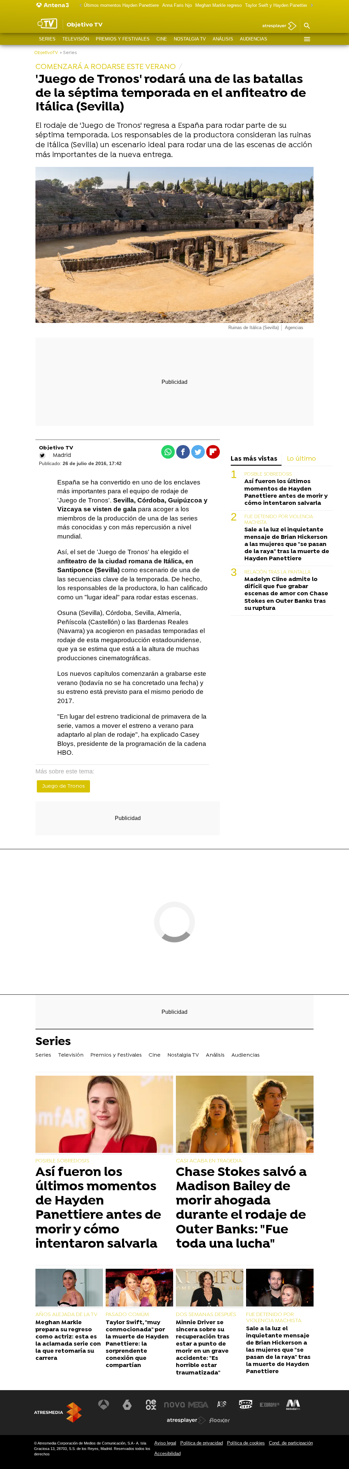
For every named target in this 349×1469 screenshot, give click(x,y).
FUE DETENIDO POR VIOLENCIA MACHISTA (274, 1317)
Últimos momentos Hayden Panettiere (121, 5)
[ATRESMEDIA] (58, 1412)
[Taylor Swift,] (139, 1288)
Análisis (223, 38)
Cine (161, 38)
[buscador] (307, 26)
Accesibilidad (167, 1453)
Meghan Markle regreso (218, 5)
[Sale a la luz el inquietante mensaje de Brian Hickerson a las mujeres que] (280, 1288)
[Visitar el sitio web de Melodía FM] (293, 1405)
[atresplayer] (277, 26)
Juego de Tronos (63, 786)
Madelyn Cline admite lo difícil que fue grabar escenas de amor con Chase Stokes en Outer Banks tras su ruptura (286, 594)
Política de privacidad (201, 1443)
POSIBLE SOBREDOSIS (268, 474)
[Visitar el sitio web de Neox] (151, 1405)
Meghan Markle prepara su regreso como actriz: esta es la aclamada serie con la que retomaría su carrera (68, 1340)
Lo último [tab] (301, 459)
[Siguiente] (310, 5)
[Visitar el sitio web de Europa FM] (269, 1405)
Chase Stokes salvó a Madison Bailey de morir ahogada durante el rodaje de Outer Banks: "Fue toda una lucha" (241, 1208)
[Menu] (307, 39)
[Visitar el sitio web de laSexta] (127, 1405)
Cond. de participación (291, 1443)
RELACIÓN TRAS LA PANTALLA (277, 572)
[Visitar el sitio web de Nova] (174, 1405)
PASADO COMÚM (127, 1314)
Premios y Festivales (123, 38)
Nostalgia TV (190, 38)
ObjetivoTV (46, 53)
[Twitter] (42, 455)
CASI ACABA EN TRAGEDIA (209, 1161)
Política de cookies (246, 1443)
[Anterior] (78, 5)
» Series (68, 53)
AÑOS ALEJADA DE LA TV (66, 1314)
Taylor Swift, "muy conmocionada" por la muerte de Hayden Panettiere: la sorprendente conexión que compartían (137, 1344)
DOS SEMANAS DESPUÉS (206, 1314)
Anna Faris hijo (177, 5)
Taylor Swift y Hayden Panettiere (277, 5)
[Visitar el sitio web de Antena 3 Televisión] (103, 1405)
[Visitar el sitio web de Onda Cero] (246, 1405)
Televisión (75, 38)
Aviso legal (165, 1443)
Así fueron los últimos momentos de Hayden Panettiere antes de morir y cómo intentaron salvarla (286, 492)
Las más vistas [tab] (254, 459)
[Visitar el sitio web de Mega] (198, 1405)
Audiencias (253, 38)
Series (47, 38)
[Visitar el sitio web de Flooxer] (219, 1420)
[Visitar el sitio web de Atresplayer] (186, 1420)
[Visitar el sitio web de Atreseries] (222, 1405)
